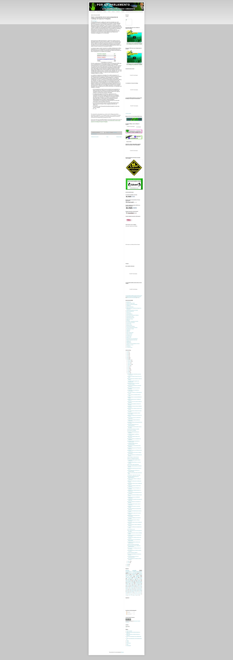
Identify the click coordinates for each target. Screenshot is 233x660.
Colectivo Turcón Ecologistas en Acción (133, 343)
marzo (129, 372)
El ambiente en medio (130, 328)
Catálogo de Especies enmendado (133, 544)
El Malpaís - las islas (130, 344)
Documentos (99, 11)
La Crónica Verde (129, 347)
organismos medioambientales (134, 571)
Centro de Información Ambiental (132, 327)
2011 (128, 357)
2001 (128, 565)
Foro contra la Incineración (131, 297)
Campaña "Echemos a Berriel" (132, 552)
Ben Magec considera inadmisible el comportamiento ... (133, 441)
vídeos (133, 579)
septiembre (129, 364)
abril (128, 371)
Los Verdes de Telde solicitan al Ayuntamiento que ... (132, 444)
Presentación (92, 11)
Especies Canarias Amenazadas (132, 304)
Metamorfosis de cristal (130, 317)
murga (138, 595)
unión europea (128, 580)
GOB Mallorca (129, 342)
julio (128, 367)
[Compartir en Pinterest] (105, 132)
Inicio (107, 136)
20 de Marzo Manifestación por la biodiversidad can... (132, 425)
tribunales (135, 577)
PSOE (134, 580)
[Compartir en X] (103, 132)
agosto (129, 365)
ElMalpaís (128, 320)
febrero (129, 561)
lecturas (135, 595)
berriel (139, 580)
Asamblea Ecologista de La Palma (132, 310)
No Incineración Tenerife (131, 322)
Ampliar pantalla (128, 113)
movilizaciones (128, 577)
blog (126, 595)
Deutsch (118, 11)
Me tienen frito (129, 323)
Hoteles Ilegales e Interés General (133, 457)
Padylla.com (129, 312)
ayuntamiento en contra (129, 581)
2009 (128, 564)
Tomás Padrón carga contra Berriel (133, 464)
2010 (128, 358)
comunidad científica (138, 581)
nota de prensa (129, 576)
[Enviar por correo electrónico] (101, 132)
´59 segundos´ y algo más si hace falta (133, 475)
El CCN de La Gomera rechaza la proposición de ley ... (132, 557)
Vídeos (113, 11)
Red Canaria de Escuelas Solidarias (133, 315)
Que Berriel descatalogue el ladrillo (133, 429)
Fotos (109, 11)
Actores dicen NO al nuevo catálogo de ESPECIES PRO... (133, 546)
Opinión (133, 574)
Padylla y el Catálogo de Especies (133, 458)
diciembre (129, 360)
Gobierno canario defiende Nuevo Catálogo (134, 575)
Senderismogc (129, 336)
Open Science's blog (130, 332)
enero (129, 562)
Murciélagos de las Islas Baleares (132, 338)
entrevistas (138, 579)
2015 (128, 351)
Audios (105, 11)
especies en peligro (130, 582)
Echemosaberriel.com (130, 311)
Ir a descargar (138, 126)
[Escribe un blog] (102, 132)
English (122, 11)
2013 (128, 354)
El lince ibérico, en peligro (131, 430)
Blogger (122, 652)
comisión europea (130, 595)
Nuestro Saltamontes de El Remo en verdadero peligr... (133, 471)
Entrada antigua (119, 136)
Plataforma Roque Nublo (131, 303)
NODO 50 (128, 331)
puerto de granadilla (133, 573)
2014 (128, 353)
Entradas (128, 612)
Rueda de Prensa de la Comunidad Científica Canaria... (133, 384)
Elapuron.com (129, 337)
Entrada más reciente (94, 136)
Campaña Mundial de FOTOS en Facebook (134, 11)
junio (128, 368)
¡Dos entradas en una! (131, 529)
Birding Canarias (129, 325)
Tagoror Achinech (129, 333)
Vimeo (138, 297)
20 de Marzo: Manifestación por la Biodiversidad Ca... (133, 477)
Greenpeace (129, 346)
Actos (141, 577)
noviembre (129, 361)
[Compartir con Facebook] (104, 132)
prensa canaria (131, 570)
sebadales (138, 576)
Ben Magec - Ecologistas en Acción (132, 321)
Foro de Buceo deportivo (131, 326)
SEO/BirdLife (129, 305)
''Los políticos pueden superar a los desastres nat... (133, 381)
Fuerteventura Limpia (130, 316)
